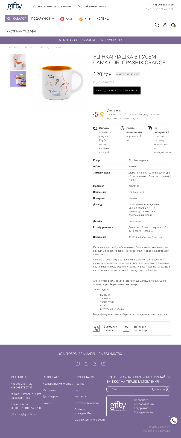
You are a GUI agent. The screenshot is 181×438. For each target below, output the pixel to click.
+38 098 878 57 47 (21, 387)
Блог (77, 390)
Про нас (79, 383)
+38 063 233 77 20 (163, 4)
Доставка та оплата (87, 403)
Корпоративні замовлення (52, 6)
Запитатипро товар (140, 328)
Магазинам (50, 390)
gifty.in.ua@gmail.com (23, 414)
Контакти (80, 396)
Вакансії (47, 403)
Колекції (103, 18)
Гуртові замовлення (92, 6)
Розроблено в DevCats (156, 430)
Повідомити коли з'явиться (117, 90)
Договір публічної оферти (90, 419)
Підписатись (159, 389)
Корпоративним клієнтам (58, 383)
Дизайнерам (50, 396)
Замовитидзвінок (110, 328)
